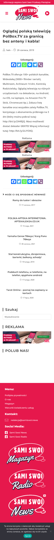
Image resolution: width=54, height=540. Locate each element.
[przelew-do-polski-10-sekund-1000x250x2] (27, 146)
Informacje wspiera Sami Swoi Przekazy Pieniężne (27, 2)
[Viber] (40, 64)
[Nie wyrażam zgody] (50, 531)
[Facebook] (13, 64)
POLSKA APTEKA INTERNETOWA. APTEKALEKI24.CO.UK (27, 220)
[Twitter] (18, 64)
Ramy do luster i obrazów (27, 200)
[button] (6, 13)
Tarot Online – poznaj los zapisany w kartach (27, 291)
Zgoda (27, 536)
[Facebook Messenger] (29, 64)
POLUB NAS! (17, 351)
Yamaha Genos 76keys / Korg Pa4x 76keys (27, 238)
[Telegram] (35, 64)
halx (8, 50)
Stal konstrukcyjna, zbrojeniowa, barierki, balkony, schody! (27, 255)
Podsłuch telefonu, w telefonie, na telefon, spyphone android (27, 273)
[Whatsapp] (24, 64)
